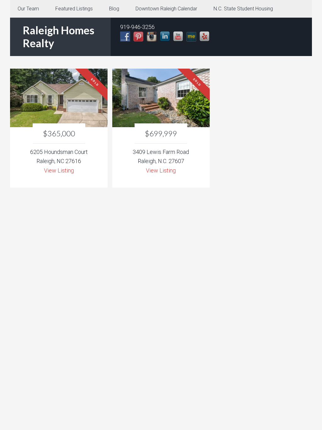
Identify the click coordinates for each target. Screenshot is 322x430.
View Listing (59, 170)
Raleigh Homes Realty (58, 36)
